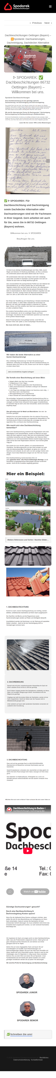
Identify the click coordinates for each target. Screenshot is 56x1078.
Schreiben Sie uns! (21, 1034)
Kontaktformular (37, 1060)
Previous (37, 23)
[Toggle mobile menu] (50, 6)
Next (46, 23)
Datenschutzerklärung (21, 1060)
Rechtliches (44, 1058)
